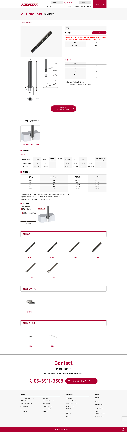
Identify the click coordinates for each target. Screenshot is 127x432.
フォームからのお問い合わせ (79, 381)
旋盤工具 (47, 403)
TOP (123, 430)
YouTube (68, 416)
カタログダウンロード (99, 32)
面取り (46, 398)
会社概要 (89, 6)
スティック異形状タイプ (101, 412)
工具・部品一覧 (24, 411)
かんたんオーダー (101, 408)
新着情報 (77, 6)
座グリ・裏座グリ (48, 401)
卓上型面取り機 (26, 406)
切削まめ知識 (69, 398)
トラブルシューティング (71, 401)
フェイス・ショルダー (27, 403)
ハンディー (47, 406)
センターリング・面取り (27, 398)
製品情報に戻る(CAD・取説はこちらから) (63, 109)
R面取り (24, 401)
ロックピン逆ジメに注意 (71, 403)
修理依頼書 (68, 408)
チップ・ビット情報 (47, 409)
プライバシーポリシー (100, 417)
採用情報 (83, 6)
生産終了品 (45, 411)
